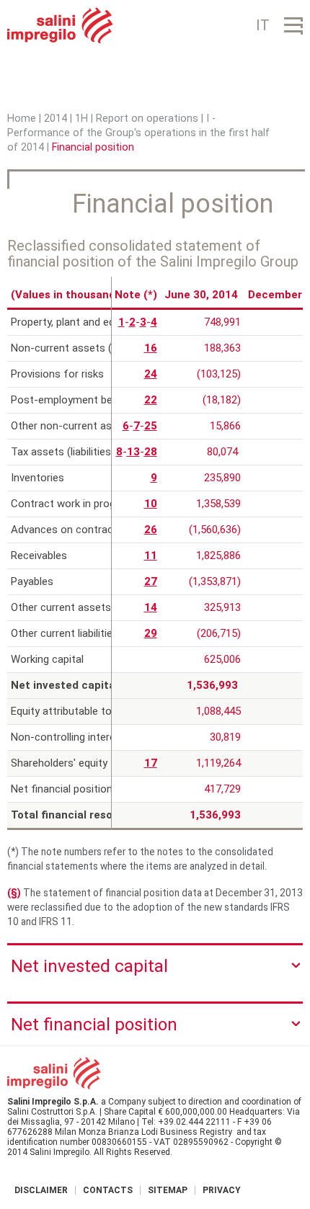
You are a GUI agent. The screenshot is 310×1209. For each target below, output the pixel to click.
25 (150, 425)
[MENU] (293, 25)
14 (150, 607)
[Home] (60, 25)
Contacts (108, 1190)
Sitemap (167, 1190)
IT (263, 25)
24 (150, 373)
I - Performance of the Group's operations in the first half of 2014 (138, 132)
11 (150, 555)
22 (150, 399)
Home (21, 118)
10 (150, 503)
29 (150, 633)
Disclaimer (41, 1190)
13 (133, 451)
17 (150, 763)
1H (81, 118)
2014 (55, 118)
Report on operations (147, 118)
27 (150, 581)
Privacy (222, 1190)
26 (150, 529)
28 (150, 451)
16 (150, 348)
